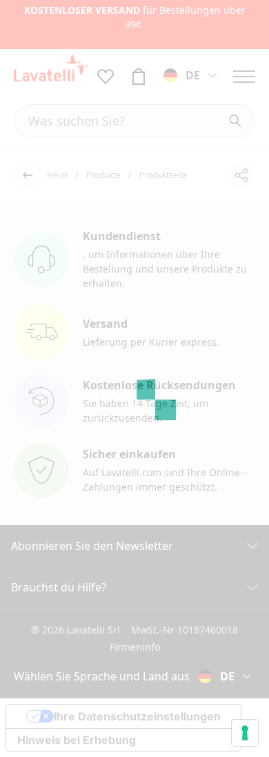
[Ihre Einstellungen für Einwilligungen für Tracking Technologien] (245, 733)
